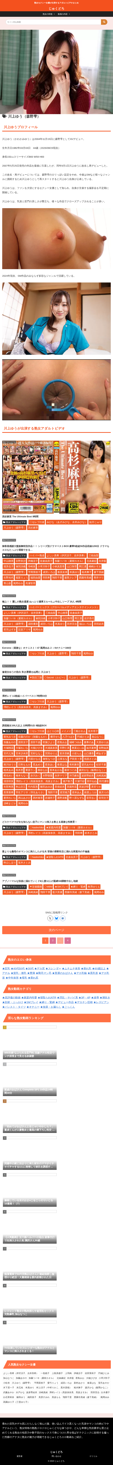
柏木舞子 (87, 572)
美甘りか (96, 786)
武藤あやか (8, 1392)
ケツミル (93, 1456)
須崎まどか (10, 803)
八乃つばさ (68, 736)
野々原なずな (76, 798)
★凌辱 (95, 997)
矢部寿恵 (9, 786)
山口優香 (89, 753)
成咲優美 (33, 624)
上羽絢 (68, 1373)
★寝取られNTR (55, 857)
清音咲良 (9, 781)
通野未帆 (62, 798)
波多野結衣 (87, 775)
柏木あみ (9, 770)
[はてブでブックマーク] (63, 918)
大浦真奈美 (51, 748)
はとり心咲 (53, 731)
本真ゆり (75, 572)
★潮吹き (105, 997)
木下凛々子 (8, 1387)
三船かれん (79, 731)
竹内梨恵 (33, 786)
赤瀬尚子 (50, 798)
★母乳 (23, 977)
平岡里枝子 (34, 572)
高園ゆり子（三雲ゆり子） (16, 1402)
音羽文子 (104, 798)
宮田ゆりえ (51, 753)
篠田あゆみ (46, 786)
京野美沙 (21, 561)
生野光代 (9, 577)
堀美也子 (9, 566)
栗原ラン (30, 770)
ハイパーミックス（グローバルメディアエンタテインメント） (64, 607)
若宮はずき (10, 629)
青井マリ (99, 577)
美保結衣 (60, 786)
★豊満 (31, 973)
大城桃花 (9, 748)
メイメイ (66, 731)
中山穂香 (9, 561)
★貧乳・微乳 (18, 973)
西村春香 (38, 798)
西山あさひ (24, 798)
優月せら (55, 736)
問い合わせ (56, 1456)
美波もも (56, 1397)
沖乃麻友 (74, 775)
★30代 (29, 968)
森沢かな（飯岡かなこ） (92, 770)
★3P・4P (84, 997)
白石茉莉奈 (8, 1397)
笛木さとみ (24, 862)
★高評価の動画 (11, 997)
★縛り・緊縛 (78, 886)
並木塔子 (93, 731)
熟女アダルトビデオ (16, 522)
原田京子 (23, 742)
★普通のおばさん (62, 973)
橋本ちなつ (22, 775)
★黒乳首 (93, 973)
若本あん (77, 792)
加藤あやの (10, 742)
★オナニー (33, 1006)
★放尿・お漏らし (50, 1006)
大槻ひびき (36, 748)
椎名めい (9, 775)
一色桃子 (45, 1373)
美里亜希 (9, 792)
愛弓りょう (52, 1383)
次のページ (56, 930)
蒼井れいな (10, 798)
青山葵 (7, 583)
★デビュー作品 (64, 1002)
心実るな (62, 759)
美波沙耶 (84, 786)
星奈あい (50, 764)
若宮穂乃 (65, 792)
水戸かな (20, 1392)
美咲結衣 (99, 624)
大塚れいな (22, 748)
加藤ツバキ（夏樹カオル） (69, 561)
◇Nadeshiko (37, 827)
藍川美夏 (57, 892)
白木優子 (105, 1392)
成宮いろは (49, 572)
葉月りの (104, 792)
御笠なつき (49, 759)
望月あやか (87, 764)
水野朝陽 (48, 775)
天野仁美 (65, 748)
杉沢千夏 (101, 764)
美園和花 (72, 786)
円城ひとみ (83, 736)
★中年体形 (12, 977)
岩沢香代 (89, 618)
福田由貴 (35, 577)
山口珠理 (72, 566)
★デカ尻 (39, 968)
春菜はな (62, 764)
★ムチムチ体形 (71, 968)
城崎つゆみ (75, 742)
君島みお (62, 742)
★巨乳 (6, 968)
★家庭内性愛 (53, 827)
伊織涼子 (33, 561)
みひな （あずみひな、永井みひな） (67, 522)
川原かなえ (34, 759)
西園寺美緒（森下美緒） (78, 892)
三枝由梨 (94, 555)
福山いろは (85, 624)
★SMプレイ (61, 886)
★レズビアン (101, 1002)
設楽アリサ (24, 629)
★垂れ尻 (33, 977)
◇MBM (48, 886)
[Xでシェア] (50, 918)
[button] (104, 22)
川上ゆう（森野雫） (15, 527)
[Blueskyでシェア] (56, 918)
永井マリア (61, 775)
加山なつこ (98, 736)
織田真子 (32, 1397)
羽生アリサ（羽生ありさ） (30, 792)
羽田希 (46, 577)
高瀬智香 (30, 583)
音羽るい (91, 798)
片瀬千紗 (80, 781)
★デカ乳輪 (80, 973)
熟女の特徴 (47, 14)
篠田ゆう (20, 1397)
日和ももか (24, 764)
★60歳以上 (99, 968)
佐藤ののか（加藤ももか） (33, 736)
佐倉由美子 (46, 561)
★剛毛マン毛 (43, 973)
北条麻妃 (92, 561)
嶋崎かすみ (95, 566)
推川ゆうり (10, 764)
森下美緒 (99, 572)
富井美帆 (65, 753)
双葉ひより (49, 742)
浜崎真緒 (101, 775)
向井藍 (102, 561)
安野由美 (104, 748)
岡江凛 (82, 566)
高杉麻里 (33, 527)
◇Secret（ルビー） (55, 677)
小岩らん (77, 753)
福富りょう (22, 577)
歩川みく (35, 775)
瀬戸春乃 (68, 781)
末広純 (19, 1387)
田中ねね (92, 781)
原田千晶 (35, 742)
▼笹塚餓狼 (36, 886)
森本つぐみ (70, 770)
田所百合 (72, 624)
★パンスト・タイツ (14, 1006)
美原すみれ (44, 1397)
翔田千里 (57, 577)
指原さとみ (90, 759)
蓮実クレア (70, 577)
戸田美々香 (76, 759)
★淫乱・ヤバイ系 (67, 997)
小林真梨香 (58, 566)
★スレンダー (53, 968)
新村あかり (79, 1383)
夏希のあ (89, 742)
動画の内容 (63, 14)
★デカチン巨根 (83, 1002)
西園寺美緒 (85, 577)
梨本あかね (56, 770)
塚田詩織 (21, 566)
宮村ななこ (36, 753)
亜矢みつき (10, 736)
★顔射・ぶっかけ (12, 1002)
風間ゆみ (18, 583)
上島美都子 (57, 1373)
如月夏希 (91, 748)
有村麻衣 (74, 764)
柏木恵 (19, 770)
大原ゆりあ (102, 742)
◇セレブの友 (37, 522)
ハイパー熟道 (37, 555)
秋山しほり (10, 862)
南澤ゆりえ (94, 886)
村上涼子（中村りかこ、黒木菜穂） (54, 1387)
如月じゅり (95, 522)
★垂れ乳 (86, 968)
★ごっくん (68, 1006)
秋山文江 (21, 786)
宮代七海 (9, 753)
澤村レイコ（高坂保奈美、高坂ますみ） (26, 707)
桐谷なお (43, 770)
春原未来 (62, 572)
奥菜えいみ (78, 748)
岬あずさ (101, 753)
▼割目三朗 (36, 677)
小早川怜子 (44, 566)
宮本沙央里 (22, 753)
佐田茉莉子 (90, 1373)
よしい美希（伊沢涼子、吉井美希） (66, 555)
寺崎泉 (31, 566)
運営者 (19, 1456)
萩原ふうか (90, 792)
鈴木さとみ (91, 833)
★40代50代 (18, 968)
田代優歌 (104, 781)
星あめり (38, 764)
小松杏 (6, 1383)
